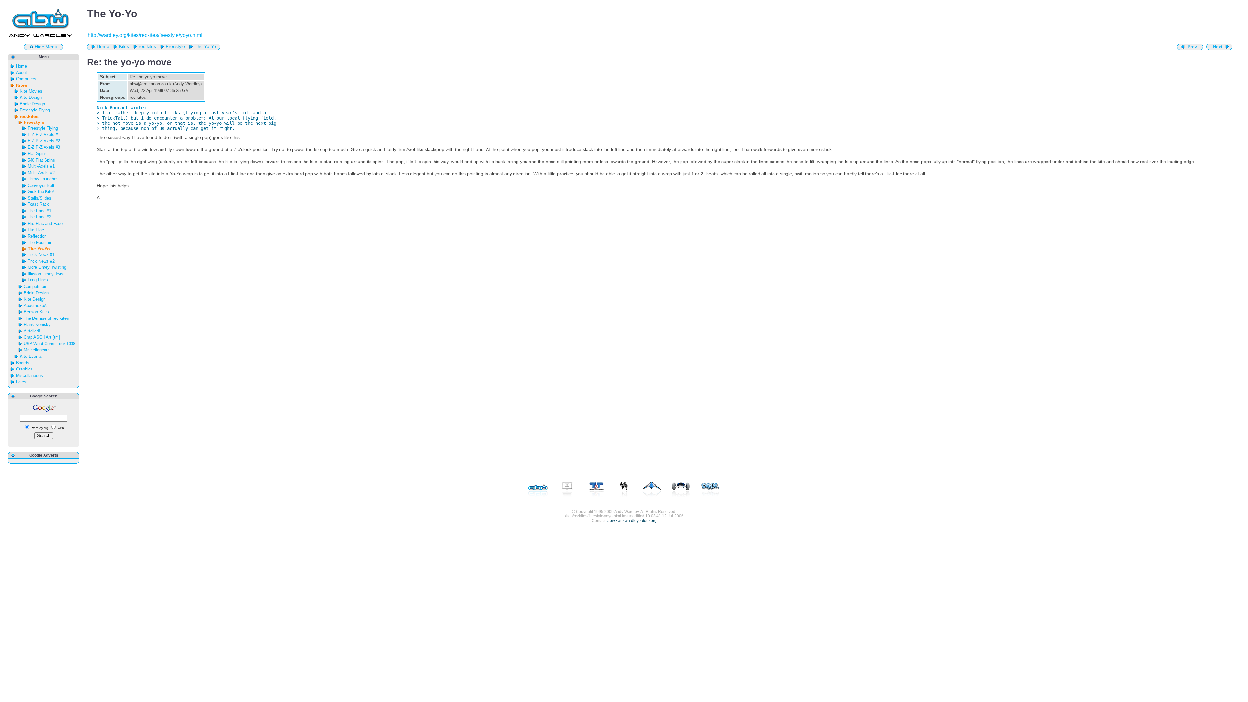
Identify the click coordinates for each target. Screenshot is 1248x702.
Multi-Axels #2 (41, 172)
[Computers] (567, 490)
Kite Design (31, 97)
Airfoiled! (32, 331)
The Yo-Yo (205, 46)
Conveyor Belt (41, 185)
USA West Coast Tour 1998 (49, 343)
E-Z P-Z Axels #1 (44, 134)
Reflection (37, 236)
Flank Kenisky (37, 324)
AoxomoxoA (35, 305)
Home (103, 46)
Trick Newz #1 (41, 254)
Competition (35, 286)
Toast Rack (38, 204)
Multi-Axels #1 (41, 166)
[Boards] (680, 490)
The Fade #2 (39, 216)
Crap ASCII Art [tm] (42, 337)
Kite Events (31, 356)
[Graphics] (710, 490)
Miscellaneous (37, 349)
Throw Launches (43, 178)
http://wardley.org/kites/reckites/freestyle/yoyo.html (145, 35)
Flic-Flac (36, 230)
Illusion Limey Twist (46, 273)
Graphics (24, 369)
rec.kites (147, 46)
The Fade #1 (39, 210)
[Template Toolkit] (596, 490)
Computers (26, 78)
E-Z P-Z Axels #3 (44, 147)
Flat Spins (37, 153)
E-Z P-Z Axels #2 (44, 140)
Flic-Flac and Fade (45, 223)
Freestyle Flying (35, 110)
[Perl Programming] (624, 490)
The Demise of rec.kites (46, 318)
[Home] (537, 490)
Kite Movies (31, 91)
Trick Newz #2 (41, 261)
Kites (124, 46)
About (21, 72)
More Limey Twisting (47, 267)
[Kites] (651, 490)
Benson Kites (36, 311)
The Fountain (40, 242)
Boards (22, 362)
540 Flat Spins (41, 160)
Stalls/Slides (39, 198)
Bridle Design (32, 103)
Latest (22, 381)
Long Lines (38, 280)
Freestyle (175, 46)
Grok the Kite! (41, 191)
